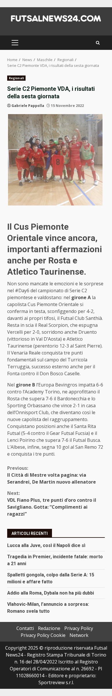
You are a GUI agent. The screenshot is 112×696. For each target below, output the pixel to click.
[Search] (98, 42)
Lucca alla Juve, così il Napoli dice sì (46, 545)
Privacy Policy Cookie (43, 635)
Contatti (25, 628)
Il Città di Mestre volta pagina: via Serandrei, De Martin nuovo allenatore (51, 475)
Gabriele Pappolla (27, 105)
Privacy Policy (78, 628)
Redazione (49, 628)
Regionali (16, 78)
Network (78, 635)
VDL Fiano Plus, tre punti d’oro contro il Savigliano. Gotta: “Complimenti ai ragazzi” (51, 503)
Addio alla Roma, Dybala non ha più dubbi (50, 593)
